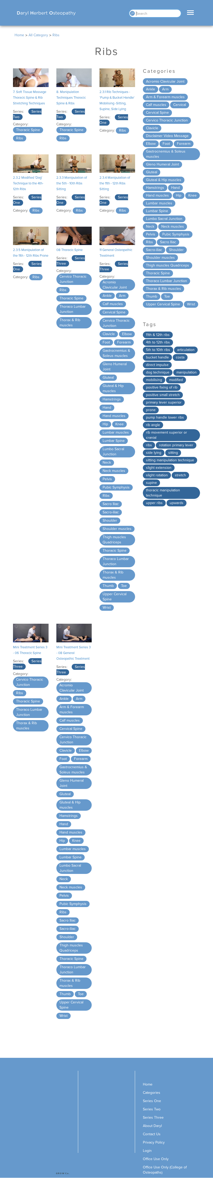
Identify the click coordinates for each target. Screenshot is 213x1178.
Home (19, 35)
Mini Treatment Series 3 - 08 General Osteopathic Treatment (73, 653)
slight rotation (157, 475)
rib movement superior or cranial (166, 435)
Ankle (107, 295)
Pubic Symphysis (116, 487)
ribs (149, 445)
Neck (107, 462)
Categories (151, 1092)
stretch (180, 475)
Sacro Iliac (111, 504)
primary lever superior (164, 402)
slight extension (158, 467)
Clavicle (109, 334)
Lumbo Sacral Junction (113, 451)
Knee (119, 424)
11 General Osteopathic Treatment (115, 253)
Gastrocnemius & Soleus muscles (116, 353)
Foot (106, 342)
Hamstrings (112, 399)
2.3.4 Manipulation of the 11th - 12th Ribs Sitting (114, 183)
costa (180, 357)
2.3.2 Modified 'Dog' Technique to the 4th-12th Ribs (28, 183)
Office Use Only (156, 1159)
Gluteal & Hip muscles (113, 388)
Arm (122, 295)
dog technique (157, 372)
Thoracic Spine (28, 130)
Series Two (152, 1109)
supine (151, 482)
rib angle (153, 425)
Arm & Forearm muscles (71, 709)
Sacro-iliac (111, 512)
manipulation (186, 372)
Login (147, 1150)
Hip (105, 424)
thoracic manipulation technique (163, 493)
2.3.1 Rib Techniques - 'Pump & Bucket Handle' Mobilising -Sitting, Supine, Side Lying (117, 100)
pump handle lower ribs (165, 417)
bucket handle (157, 357)
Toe (124, 586)
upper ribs (154, 503)
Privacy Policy (154, 1142)
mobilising (154, 380)
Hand (107, 407)
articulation (186, 350)
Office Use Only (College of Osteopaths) (165, 1170)
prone (151, 410)
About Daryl (152, 1126)
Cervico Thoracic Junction (72, 279)
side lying (153, 452)
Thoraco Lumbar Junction (72, 309)
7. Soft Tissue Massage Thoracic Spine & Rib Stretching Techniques (29, 97)
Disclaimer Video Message (167, 136)
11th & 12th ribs (158, 335)
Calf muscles (113, 304)
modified (176, 380)
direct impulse (157, 365)
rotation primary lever (176, 445)
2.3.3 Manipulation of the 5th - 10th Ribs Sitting (71, 183)
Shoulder (110, 520)
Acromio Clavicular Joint (115, 285)
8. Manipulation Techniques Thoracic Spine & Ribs (71, 97)
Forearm (124, 342)
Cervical (179, 105)
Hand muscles (114, 416)
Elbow (127, 334)
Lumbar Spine (114, 441)
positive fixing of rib (161, 387)
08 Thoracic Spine (69, 250)
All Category (38, 35)
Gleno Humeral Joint (115, 366)
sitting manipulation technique (170, 460)
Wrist (107, 607)
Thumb (108, 586)
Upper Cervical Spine (115, 596)
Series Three (153, 1117)
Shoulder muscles (117, 529)
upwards (176, 503)
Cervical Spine (114, 312)
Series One (152, 1101)
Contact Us (152, 1134)
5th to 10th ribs (158, 350)
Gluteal (108, 377)
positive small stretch (163, 395)
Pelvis (107, 479)
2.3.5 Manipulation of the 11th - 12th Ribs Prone (30, 253)
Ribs (19, 138)
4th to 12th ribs (158, 342)
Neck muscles (114, 471)
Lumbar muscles (116, 432)
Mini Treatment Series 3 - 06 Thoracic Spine (30, 650)
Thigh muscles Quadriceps (114, 539)
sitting (173, 452)
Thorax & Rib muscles (69, 322)
